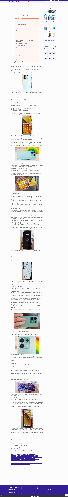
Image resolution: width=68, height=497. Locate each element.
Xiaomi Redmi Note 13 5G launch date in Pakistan (17, 458)
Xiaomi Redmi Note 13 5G (14, 454)
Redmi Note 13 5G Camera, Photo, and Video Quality (25, 49)
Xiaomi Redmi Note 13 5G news (35, 459)
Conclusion (17, 57)
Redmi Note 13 (20, 64)
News (27, 1)
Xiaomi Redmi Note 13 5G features (15, 457)
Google (50, 58)
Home (19, 1)
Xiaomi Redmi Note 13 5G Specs (22, 21)
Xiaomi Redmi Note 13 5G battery (22, 454)
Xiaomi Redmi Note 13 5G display (33, 456)
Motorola (45, 56)
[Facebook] (47, 491)
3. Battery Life (19, 34)
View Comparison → (48, 43)
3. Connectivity (19, 47)
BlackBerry (45, 50)
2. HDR (17, 32)
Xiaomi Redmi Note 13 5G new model (26, 459)
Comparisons (33, 1)
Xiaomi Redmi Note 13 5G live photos (29, 458)
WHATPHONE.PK (31, 496)
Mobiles (21, 1)
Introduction (17, 19)
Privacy (22, 491)
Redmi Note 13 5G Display (20, 28)
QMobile (45, 58)
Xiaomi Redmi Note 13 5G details (24, 456)
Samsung (45, 48)
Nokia (50, 53)
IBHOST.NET (13, 495)
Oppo (54, 48)
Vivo (49, 48)
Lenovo (54, 58)
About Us (22, 492)
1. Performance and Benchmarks (22, 43)
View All (55, 46)
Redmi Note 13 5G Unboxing (20, 24)
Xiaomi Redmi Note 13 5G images (37, 457)
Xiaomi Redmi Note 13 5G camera (31, 454)
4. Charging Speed (20, 36)
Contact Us (22, 493)
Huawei (54, 50)
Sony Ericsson (45, 54)
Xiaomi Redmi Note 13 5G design (15, 456)
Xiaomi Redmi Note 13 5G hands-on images (26, 457)
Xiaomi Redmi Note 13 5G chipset (25, 455)
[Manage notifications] (1, 495)
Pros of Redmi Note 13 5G (20, 59)
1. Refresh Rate (19, 30)
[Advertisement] (27, 9)
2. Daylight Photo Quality (21, 55)
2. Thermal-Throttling (20, 45)
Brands (25, 1)
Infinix (50, 56)
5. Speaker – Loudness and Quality (23, 38)
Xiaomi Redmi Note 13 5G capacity (15, 455)
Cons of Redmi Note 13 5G (20, 61)
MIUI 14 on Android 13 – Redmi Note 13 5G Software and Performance (25, 41)
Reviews (29, 1)
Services (40, 1)
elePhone (50, 50)
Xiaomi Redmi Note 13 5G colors (34, 455)
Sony (54, 53)
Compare (36, 1)
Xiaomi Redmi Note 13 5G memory (15, 459)
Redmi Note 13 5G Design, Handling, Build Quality (24, 26)
